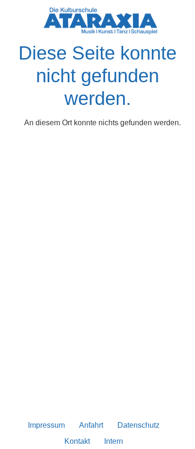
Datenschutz (138, 425)
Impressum (46, 425)
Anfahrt (91, 425)
